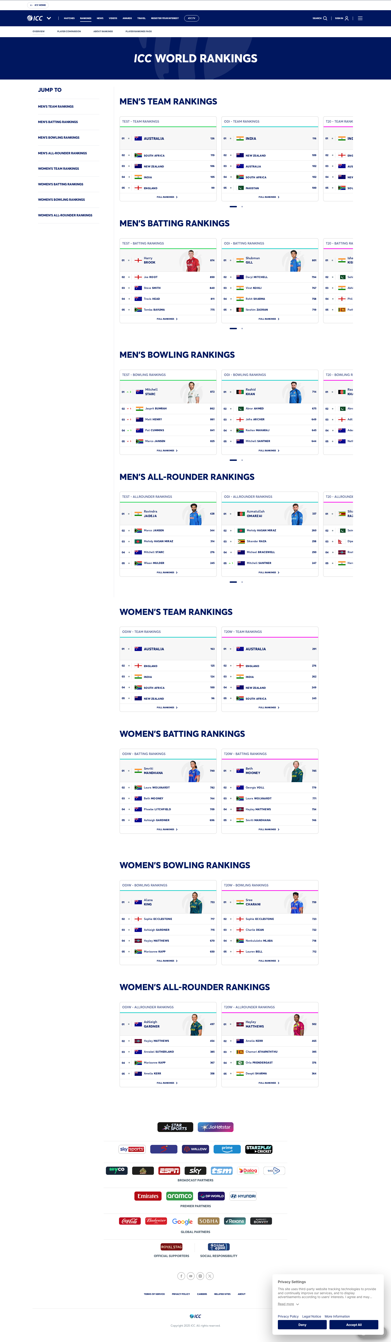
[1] (233, 206)
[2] (242, 206)
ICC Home (40, 5)
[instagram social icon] (200, 1276)
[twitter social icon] (210, 1276)
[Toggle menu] (360, 18)
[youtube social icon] (191, 1276)
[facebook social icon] (181, 1276)
